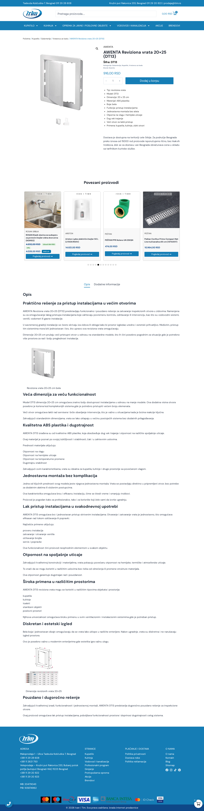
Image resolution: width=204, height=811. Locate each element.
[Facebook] (167, 770)
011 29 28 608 (63, 3)
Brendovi (174, 25)
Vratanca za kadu (60, 38)
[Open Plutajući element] (9, 804)
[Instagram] (171, 770)
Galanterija (46, 38)
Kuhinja (48, 25)
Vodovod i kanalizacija (131, 25)
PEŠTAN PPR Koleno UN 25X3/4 (119, 240)
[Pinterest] (179, 770)
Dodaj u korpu (149, 81)
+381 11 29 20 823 (29, 776)
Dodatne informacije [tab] (107, 284)
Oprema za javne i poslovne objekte (85, 25)
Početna (26, 38)
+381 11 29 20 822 (29, 772)
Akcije (159, 25)
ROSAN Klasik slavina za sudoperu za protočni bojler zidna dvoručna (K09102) (42, 238)
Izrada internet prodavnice (123, 807)
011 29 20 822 (154, 3)
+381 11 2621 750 (29, 761)
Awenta (112, 68)
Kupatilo (29, 25)
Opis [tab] (87, 284)
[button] (97, 48)
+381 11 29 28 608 (29, 757)
